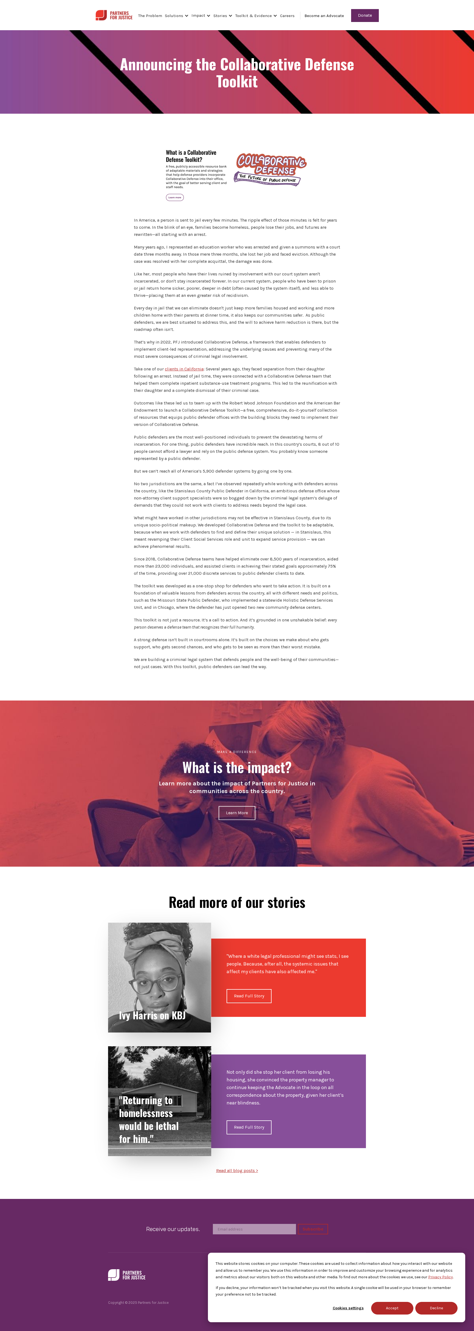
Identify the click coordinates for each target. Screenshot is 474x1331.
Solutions (174, 15)
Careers (287, 15)
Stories (220, 15)
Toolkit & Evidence (253, 15)
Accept (392, 1308)
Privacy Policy (440, 1277)
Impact (198, 15)
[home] (114, 14)
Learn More (237, 813)
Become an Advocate (324, 15)
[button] (178, 15)
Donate (365, 15)
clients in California (184, 369)
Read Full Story (249, 995)
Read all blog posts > (237, 1170)
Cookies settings (348, 1308)
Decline (436, 1308)
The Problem (150, 15)
